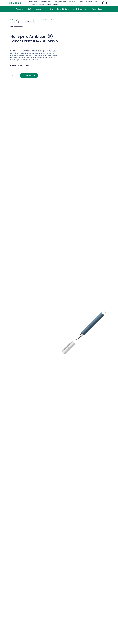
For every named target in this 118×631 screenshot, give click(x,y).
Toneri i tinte (62, 9)
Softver (50, 9)
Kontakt (80, 2)
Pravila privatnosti (37, 4)
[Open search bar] (106, 3)
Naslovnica (33, 2)
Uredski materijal (79, 9)
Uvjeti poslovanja (60, 2)
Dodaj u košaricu (29, 75)
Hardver (38, 9)
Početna (13, 20)
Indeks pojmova (52, 4)
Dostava (72, 2)
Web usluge (97, 9)
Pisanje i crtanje (35, 20)
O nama (89, 2)
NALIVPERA (45, 20)
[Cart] (103, 2)
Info (96, 2)
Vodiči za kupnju (45, 2)
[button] (103, 312)
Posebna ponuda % (23, 9)
